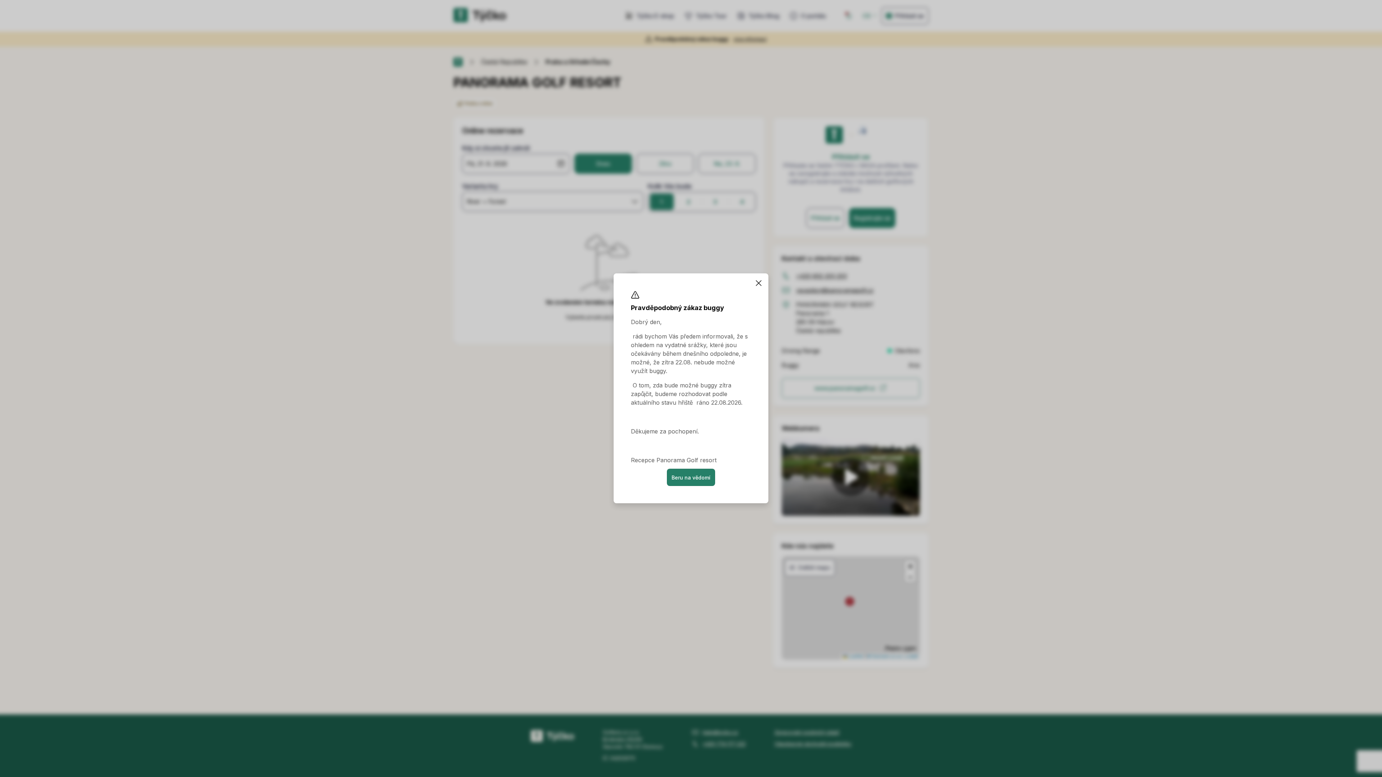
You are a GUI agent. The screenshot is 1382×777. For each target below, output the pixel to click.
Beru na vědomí (691, 477)
